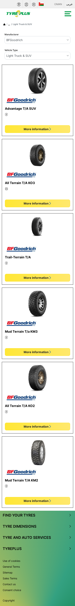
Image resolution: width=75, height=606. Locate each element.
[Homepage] (4, 24)
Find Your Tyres (19, 515)
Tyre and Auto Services (27, 537)
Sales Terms (10, 578)
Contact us (9, 584)
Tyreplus (12, 548)
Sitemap (8, 572)
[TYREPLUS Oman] (28, 13)
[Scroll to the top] (65, 584)
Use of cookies (11, 560)
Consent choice (12, 590)
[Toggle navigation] (67, 14)
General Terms (11, 566)
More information (36, 129)
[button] (9, 24)
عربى (69, 4)
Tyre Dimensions (19, 526)
